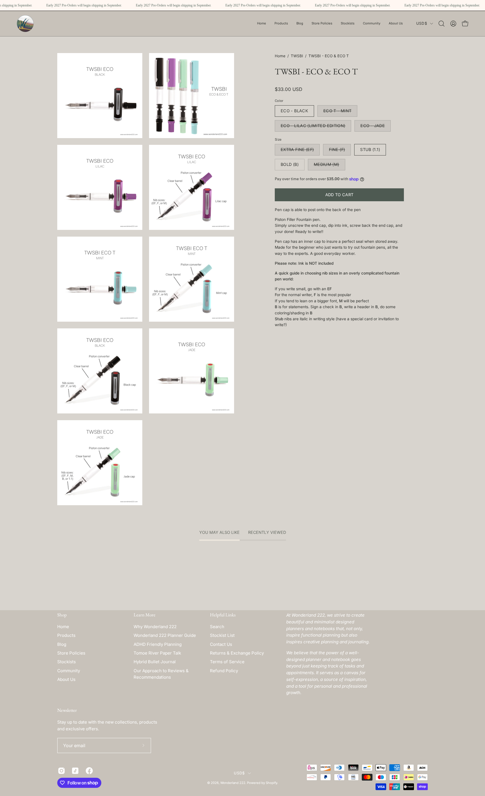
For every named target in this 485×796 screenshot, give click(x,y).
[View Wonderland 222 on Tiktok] (74, 771)
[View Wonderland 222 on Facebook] (88, 771)
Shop (62, 615)
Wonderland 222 (232, 783)
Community (68, 670)
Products (66, 635)
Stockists (66, 661)
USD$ (421, 23)
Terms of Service (227, 661)
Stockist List (222, 635)
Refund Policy (224, 670)
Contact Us (221, 644)
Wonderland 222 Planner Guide (165, 635)
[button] (322, 23)
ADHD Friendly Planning (158, 644)
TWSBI (297, 56)
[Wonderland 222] (25, 23)
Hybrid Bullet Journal (155, 661)
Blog (61, 644)
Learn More (144, 615)
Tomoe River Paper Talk (157, 653)
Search (217, 626)
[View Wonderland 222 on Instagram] (60, 771)
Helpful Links (222, 615)
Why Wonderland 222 (155, 626)
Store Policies (71, 653)
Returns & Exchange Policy (237, 653)
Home (280, 56)
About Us (66, 679)
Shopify (271, 783)
